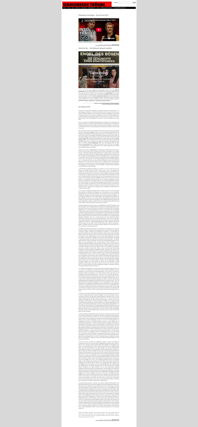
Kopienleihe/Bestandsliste (119, 7)
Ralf (85, 138)
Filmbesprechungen (110, 45)
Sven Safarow (116, 45)
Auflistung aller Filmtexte (106, 7)
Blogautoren (101, 45)
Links (73, 7)
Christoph (112, 103)
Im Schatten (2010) (84, 107)
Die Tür (109, 142)
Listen (98, 7)
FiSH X (92, 132)
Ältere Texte (101, 103)
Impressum (84, 7)
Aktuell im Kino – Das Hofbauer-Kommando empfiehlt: (95, 48)
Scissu (97, 138)
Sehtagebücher (91, 7)
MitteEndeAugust (95, 142)
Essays (105, 45)
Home (64, 7)
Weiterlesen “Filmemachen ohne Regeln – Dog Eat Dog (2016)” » (91, 41)
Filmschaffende (114, 420)
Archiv (68, 7)
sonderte (93, 90)
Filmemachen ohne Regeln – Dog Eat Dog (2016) (93, 15)
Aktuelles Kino (114, 44)
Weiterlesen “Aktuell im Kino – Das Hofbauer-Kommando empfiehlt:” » (97, 100)
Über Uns (78, 7)
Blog (98, 45)
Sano (118, 420)
